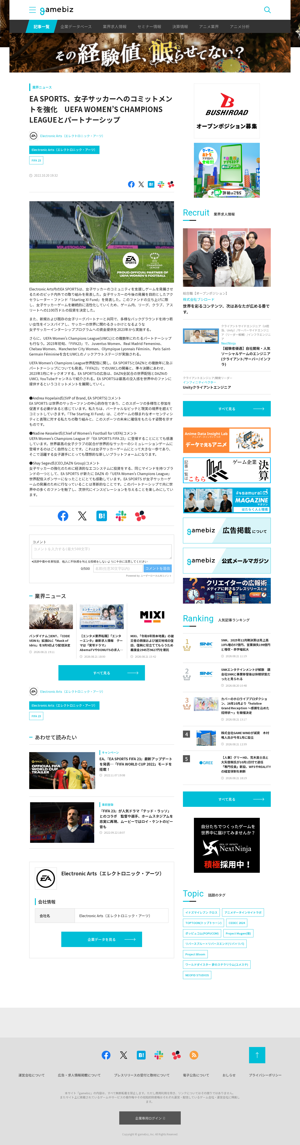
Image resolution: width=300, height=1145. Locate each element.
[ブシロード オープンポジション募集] (227, 110)
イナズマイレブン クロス (201, 912)
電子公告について (196, 1075)
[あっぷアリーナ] (227, 170)
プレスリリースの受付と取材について (142, 1075)
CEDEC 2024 (237, 923)
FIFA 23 (36, 160)
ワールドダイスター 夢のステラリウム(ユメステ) (216, 964)
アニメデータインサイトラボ (243, 912)
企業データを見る (102, 939)
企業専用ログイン (148, 1118)
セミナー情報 (149, 26)
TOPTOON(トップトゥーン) (203, 923)
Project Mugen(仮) (238, 933)
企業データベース (76, 26)
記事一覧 (41, 26)
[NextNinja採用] (227, 845)
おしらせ (229, 1075)
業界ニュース (42, 87)
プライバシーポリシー (265, 1075)
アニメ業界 (209, 26)
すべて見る (101, 672)
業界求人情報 (115, 26)
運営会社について (31, 1075)
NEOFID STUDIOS (197, 975)
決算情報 (180, 26)
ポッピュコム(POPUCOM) (202, 933)
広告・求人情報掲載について (79, 1075)
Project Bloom (195, 954)
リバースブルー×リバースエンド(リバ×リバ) (214, 944)
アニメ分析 (239, 26)
